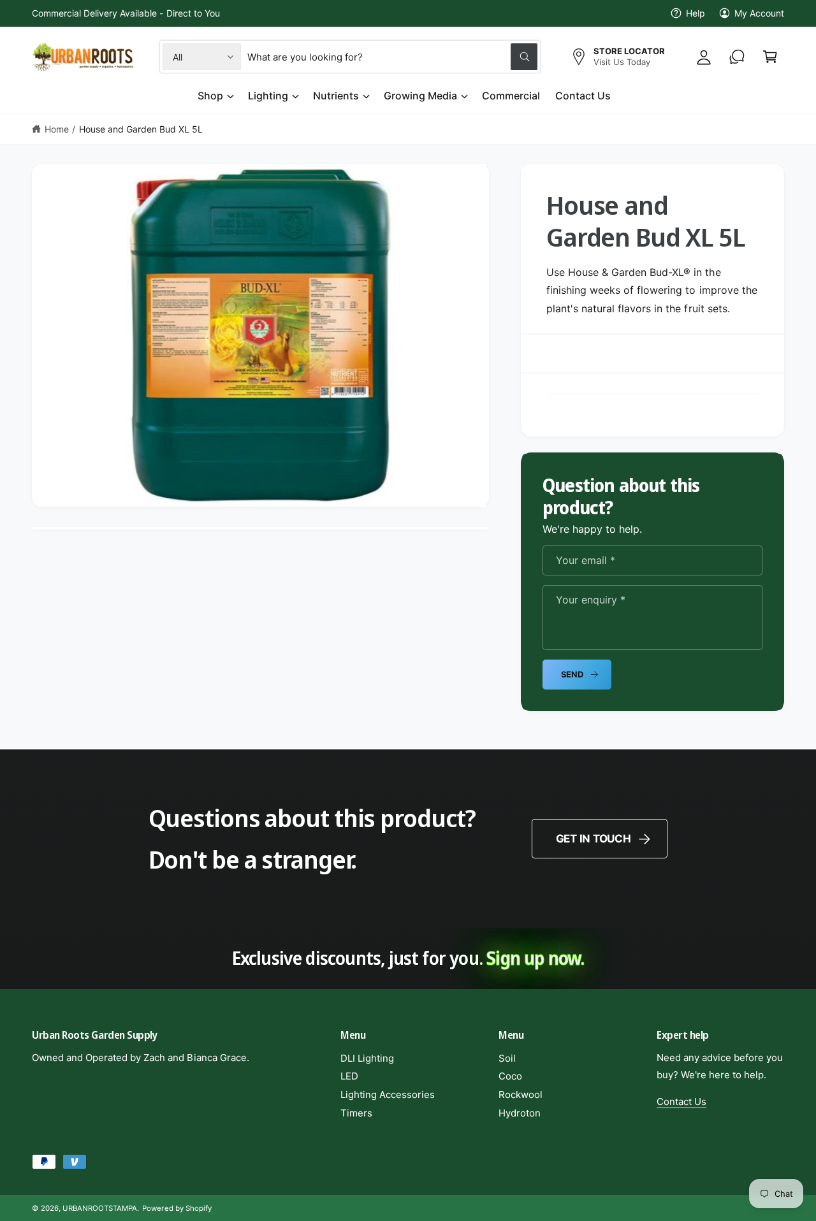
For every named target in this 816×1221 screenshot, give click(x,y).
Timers (356, 1113)
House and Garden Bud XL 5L (141, 129)
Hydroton (520, 1113)
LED (349, 1076)
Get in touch (593, 838)
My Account (759, 13)
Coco (510, 1076)
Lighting (268, 95)
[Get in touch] (737, 56)
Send (572, 674)
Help (695, 13)
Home (57, 129)
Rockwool (521, 1094)
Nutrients (336, 95)
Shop (210, 95)
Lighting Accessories (387, 1094)
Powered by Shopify (176, 1208)
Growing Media (420, 95)
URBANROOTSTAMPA (99, 1208)
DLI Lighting (367, 1058)
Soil (507, 1058)
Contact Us (681, 1101)
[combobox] (392, 56)
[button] (770, 56)
